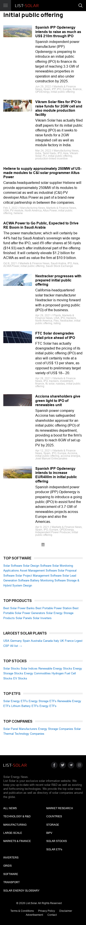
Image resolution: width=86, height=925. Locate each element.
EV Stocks (20, 678)
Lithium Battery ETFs (25, 706)
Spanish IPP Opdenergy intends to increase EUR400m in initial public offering (56, 475)
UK (62, 640)
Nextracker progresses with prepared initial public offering (58, 280)
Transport (11, 882)
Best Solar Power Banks (19, 608)
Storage (52, 824)
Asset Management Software (38, 570)
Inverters (11, 857)
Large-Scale (12, 832)
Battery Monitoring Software (48, 580)
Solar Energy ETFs (15, 701)
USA (6, 640)
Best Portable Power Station (54, 608)
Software (10, 874)
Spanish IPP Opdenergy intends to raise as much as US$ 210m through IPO (58, 32)
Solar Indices (29, 668)
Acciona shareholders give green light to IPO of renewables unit (57, 400)
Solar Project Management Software (38, 575)
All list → (16, 646)
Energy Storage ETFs (42, 701)
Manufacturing (14, 824)
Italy (56, 640)
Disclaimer (65, 910)
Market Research (59, 808)
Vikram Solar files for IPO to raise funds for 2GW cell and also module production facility (58, 108)
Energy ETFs (47, 706)
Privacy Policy (46, 910)
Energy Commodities (37, 673)
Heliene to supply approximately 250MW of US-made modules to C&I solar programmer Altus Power (42, 173)
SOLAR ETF (54, 849)
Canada (48, 640)
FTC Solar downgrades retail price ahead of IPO (55, 335)
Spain (26, 640)
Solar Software (12, 565)
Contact (52, 914)
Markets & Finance (17, 841)
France (69, 640)
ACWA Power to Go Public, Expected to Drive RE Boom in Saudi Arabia (41, 225)
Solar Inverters (42, 618)
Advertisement (34, 914)
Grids (7, 865)
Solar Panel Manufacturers (20, 729)
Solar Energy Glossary (21, 890)
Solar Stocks (11, 668)
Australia (36, 640)
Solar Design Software (37, 565)
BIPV (49, 832)
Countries (54, 816)
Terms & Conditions (22, 910)
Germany (16, 640)
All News (10, 808)
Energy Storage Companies (55, 729)
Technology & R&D (17, 816)
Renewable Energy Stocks (55, 668)
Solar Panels (24, 618)
